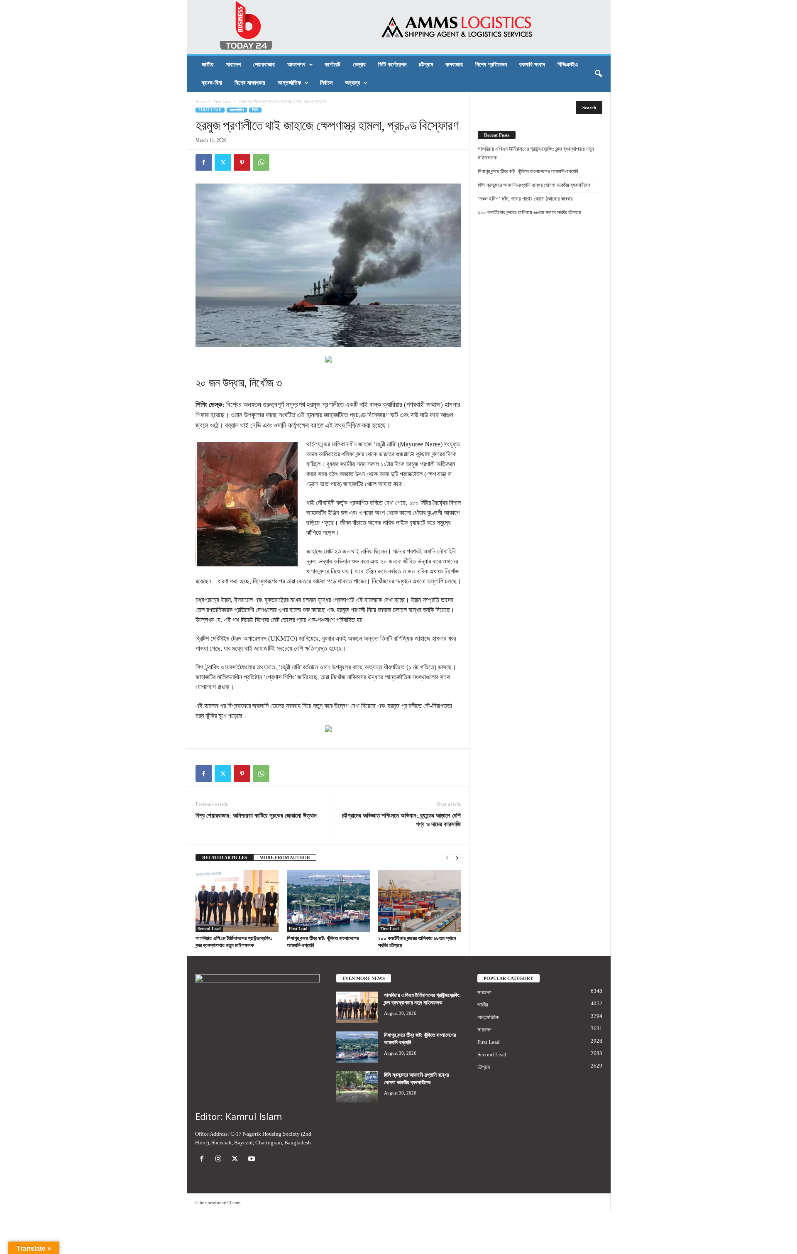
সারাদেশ (233, 64)
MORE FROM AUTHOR (284, 857)
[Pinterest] (242, 162)
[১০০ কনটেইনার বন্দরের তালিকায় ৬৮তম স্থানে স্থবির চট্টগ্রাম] (419, 901)
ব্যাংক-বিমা (212, 83)
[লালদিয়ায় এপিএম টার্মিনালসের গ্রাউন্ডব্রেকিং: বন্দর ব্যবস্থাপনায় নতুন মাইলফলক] (237, 901)
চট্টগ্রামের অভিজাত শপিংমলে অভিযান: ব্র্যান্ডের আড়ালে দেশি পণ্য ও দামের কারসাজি (401, 820)
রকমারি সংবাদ (532, 64)
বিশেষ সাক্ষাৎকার (250, 83)
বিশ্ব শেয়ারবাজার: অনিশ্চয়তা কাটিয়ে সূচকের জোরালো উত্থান (256, 815)
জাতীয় (207, 64)
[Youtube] (252, 1159)
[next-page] (457, 857)
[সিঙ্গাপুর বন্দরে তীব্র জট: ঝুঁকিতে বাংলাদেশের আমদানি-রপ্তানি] (328, 901)
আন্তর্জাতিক (289, 83)
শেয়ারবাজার (264, 64)
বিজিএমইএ (567, 64)
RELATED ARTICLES (224, 857)
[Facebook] (204, 162)
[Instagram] (220, 1159)
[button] (598, 74)
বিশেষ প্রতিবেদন (491, 64)
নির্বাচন (326, 83)
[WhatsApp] (261, 162)
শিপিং (255, 110)
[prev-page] (447, 857)
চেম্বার (359, 64)
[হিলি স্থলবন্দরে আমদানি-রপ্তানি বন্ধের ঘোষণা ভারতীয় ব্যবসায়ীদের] (357, 1086)
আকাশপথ (296, 64)
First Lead (221, 101)
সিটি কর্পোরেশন (392, 64)
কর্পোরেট (332, 64)
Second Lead (209, 928)
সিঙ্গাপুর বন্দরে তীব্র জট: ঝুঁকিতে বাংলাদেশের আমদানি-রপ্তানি (528, 171)
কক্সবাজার (454, 64)
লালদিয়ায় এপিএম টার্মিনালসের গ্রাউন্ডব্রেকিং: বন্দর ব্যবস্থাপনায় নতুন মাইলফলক (536, 153)
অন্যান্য (352, 83)
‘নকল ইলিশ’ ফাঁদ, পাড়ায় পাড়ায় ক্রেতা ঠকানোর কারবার (525, 199)
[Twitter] (223, 162)
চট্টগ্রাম (426, 64)
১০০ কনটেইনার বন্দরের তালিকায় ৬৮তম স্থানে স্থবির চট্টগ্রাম (529, 212)
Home (200, 101)
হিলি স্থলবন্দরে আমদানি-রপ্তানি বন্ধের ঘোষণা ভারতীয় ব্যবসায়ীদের (534, 185)
